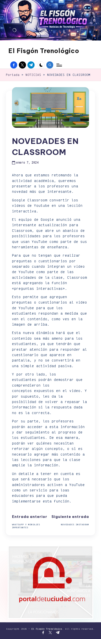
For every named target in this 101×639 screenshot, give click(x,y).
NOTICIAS (33, 75)
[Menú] (58, 65)
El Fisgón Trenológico (43, 51)
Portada (13, 75)
